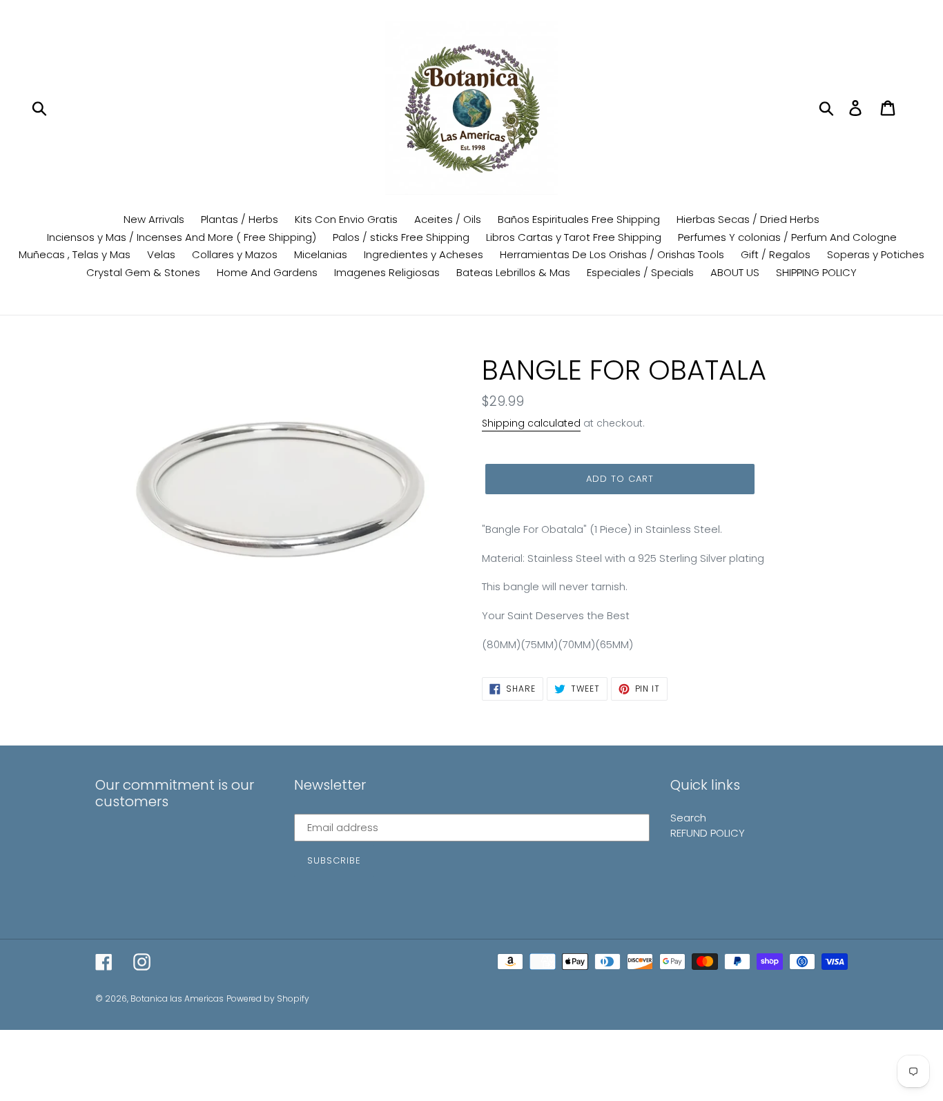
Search (688, 817)
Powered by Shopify (267, 998)
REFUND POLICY (707, 833)
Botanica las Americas (177, 998)
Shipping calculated (531, 423)
